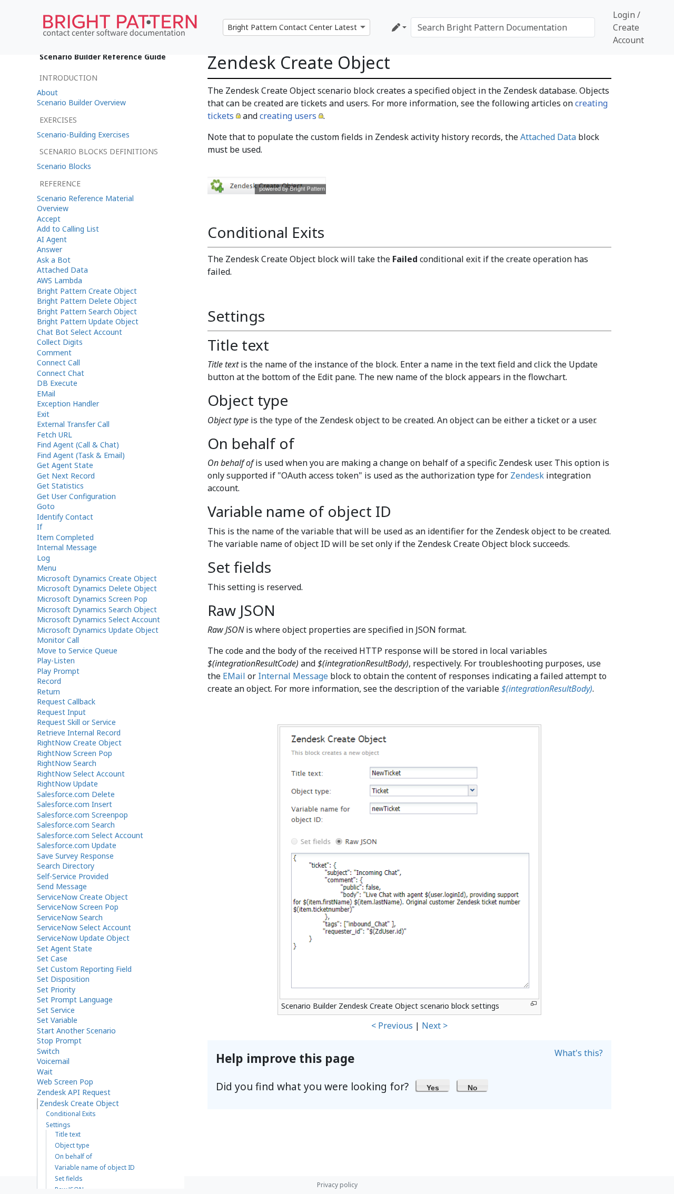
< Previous (392, 1025)
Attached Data (548, 137)
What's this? (578, 1053)
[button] (433, 1085)
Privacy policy (337, 1184)
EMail (234, 676)
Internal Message (293, 676)
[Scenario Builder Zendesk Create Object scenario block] (266, 185)
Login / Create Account (628, 27)
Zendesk (527, 475)
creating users (288, 116)
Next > (435, 1025)
